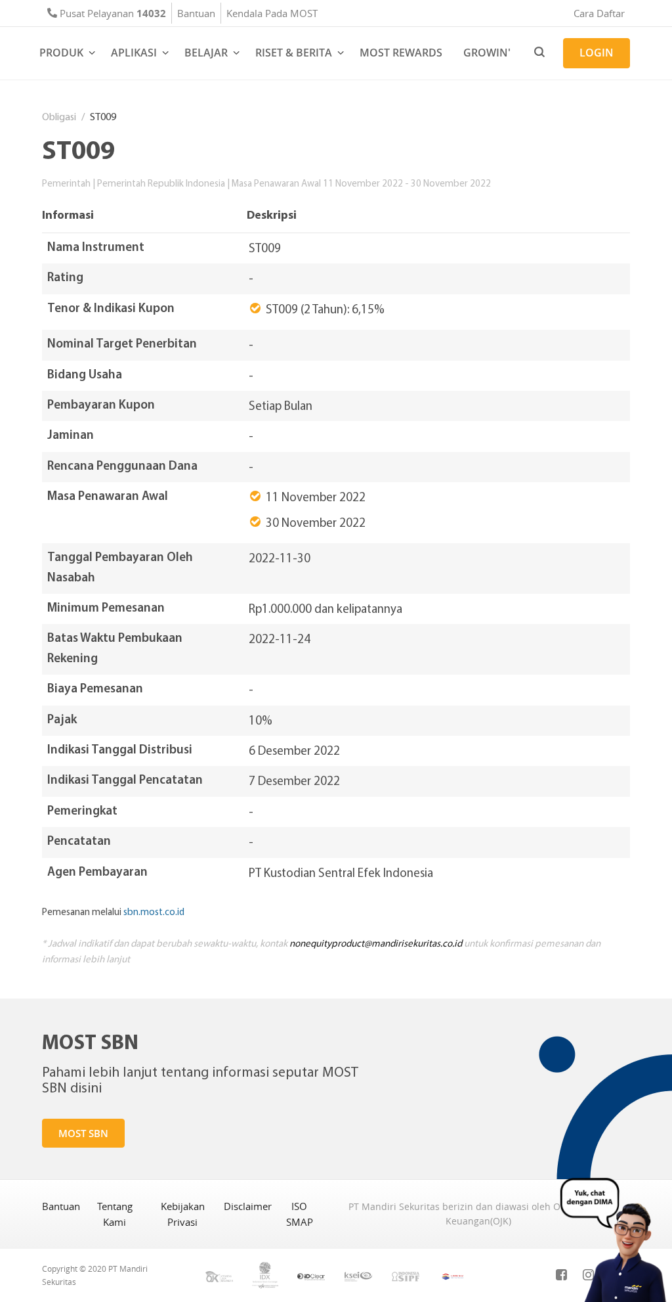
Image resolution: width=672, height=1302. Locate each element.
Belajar (206, 52)
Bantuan (196, 13)
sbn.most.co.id (153, 912)
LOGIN (596, 52)
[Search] (539, 53)
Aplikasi (134, 52)
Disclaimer (248, 1206)
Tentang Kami (115, 1214)
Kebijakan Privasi (183, 1214)
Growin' (487, 52)
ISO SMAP (299, 1214)
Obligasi (59, 116)
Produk (61, 52)
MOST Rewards (401, 52)
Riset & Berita (293, 52)
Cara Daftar (599, 13)
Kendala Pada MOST (272, 13)
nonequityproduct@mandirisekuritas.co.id (375, 943)
